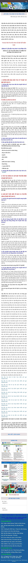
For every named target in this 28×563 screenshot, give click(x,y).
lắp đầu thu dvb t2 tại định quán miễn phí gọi (14, 388)
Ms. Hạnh (4, 501)
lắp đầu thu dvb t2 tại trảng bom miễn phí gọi (14, 411)
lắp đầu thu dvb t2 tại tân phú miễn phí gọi (14, 384)
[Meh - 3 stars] (23, 18)
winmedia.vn (14, 561)
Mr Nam (4, 508)
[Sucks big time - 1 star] (19, 18)
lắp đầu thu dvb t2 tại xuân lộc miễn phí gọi (14, 400)
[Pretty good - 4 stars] (24, 18)
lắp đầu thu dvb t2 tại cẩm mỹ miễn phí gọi (14, 415)
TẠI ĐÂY (4, 172)
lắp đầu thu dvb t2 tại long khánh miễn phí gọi (14, 396)
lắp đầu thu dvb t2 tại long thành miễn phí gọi (14, 403)
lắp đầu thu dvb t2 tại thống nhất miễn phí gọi (14, 392)
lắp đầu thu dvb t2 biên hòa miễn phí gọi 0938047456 (14, 377)
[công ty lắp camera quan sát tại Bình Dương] (14, 451)
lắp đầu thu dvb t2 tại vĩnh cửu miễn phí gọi (14, 381)
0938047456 (4, 382)
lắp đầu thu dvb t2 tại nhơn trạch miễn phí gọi (14, 407)
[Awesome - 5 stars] (26, 18)
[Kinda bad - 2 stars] (21, 18)
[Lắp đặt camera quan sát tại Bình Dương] (14, 470)
